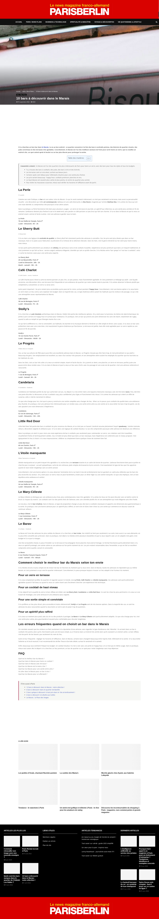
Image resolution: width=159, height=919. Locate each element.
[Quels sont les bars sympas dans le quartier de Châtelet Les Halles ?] (12, 868)
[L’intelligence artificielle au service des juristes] (129, 841)
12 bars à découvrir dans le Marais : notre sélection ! (45, 687)
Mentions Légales (49, 837)
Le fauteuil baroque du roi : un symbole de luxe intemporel (129, 884)
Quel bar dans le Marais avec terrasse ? (32, 664)
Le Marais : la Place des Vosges (37, 697)
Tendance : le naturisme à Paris (31, 808)
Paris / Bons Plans (34, 22)
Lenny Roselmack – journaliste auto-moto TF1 (98, 852)
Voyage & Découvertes (104, 22)
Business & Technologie (56, 22)
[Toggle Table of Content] (87, 158)
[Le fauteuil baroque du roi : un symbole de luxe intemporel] (129, 874)
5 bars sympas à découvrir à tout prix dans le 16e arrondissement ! (50, 692)
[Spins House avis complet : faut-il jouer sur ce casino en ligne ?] (147, 874)
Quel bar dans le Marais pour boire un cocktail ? (35, 661)
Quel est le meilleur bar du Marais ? (31, 659)
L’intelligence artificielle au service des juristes (129, 851)
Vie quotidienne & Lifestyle (129, 22)
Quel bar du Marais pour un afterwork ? (32, 674)
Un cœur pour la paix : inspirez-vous (95, 847)
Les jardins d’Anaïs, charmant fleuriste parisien (37, 773)
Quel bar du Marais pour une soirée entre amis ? (36, 669)
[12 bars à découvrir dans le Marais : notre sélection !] (30, 868)
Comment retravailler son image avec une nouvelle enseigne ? (11, 853)
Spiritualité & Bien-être (80, 22)
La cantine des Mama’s (69, 773)
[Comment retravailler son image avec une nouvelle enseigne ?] (12, 841)
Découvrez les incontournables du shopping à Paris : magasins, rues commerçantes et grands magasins (120, 810)
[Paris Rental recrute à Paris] (30, 841)
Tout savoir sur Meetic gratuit (92, 856)
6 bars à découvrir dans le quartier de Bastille (43, 690)
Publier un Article (49, 841)
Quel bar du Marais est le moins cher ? (32, 666)
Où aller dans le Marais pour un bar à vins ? (34, 671)
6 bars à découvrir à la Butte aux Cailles (40, 695)
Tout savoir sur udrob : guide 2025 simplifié (97, 843)
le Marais (45, 147)
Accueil (18, 22)
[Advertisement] (79, 128)
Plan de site (47, 845)
